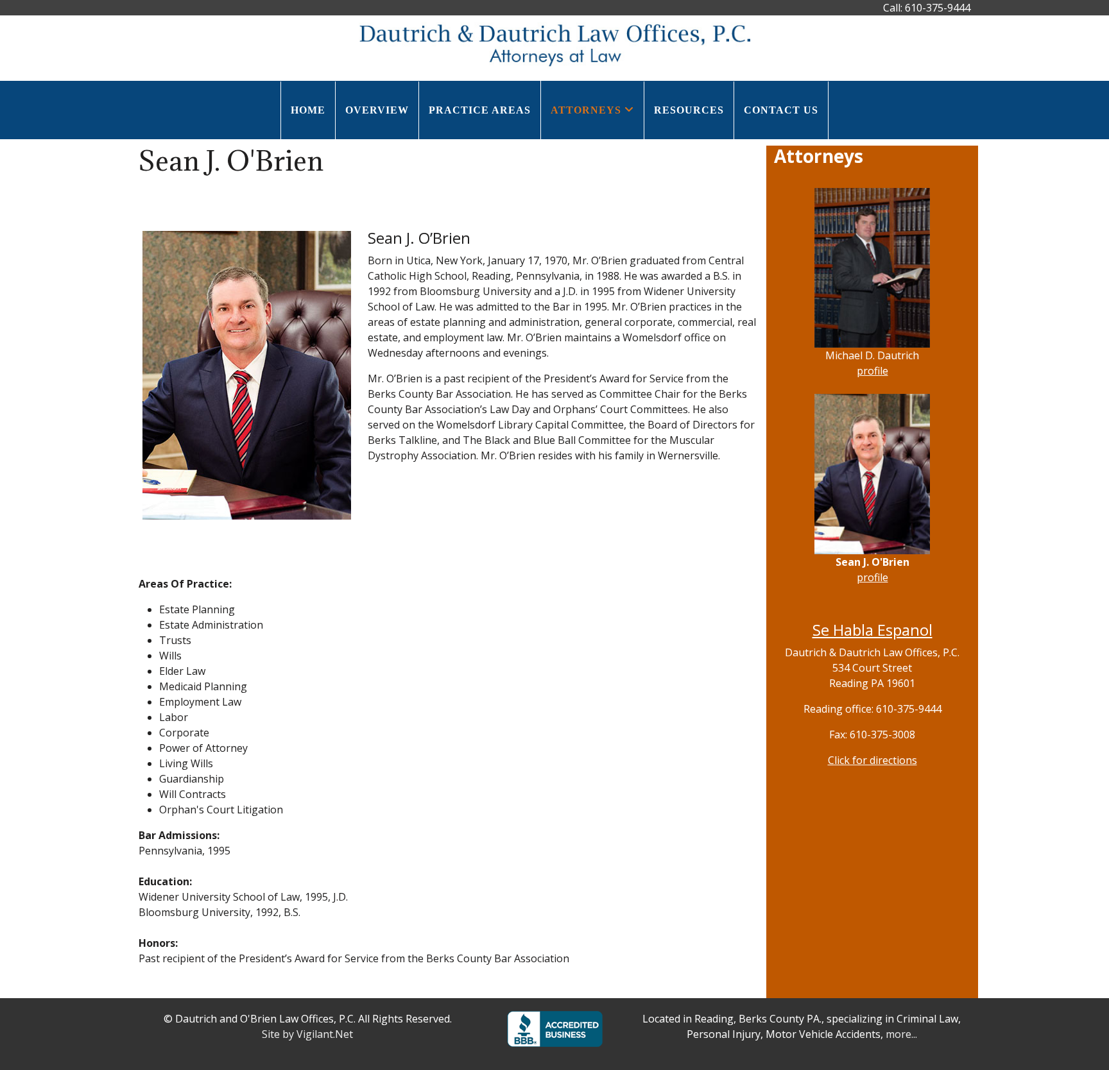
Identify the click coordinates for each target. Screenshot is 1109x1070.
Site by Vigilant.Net (307, 1034)
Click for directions (872, 760)
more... (901, 1034)
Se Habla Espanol (872, 629)
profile (872, 371)
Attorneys (586, 110)
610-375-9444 (937, 8)
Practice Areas (480, 110)
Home (308, 110)
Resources (689, 110)
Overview (377, 110)
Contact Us (781, 110)
